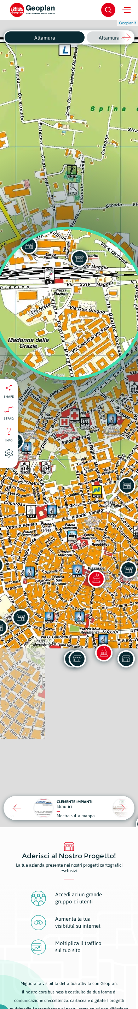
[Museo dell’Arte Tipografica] (103, 652)
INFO (9, 440)
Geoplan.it (127, 22)
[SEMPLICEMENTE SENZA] (20, 617)
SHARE (9, 396)
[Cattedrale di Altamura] (96, 578)
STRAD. (9, 418)
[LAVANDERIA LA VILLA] (77, 658)
